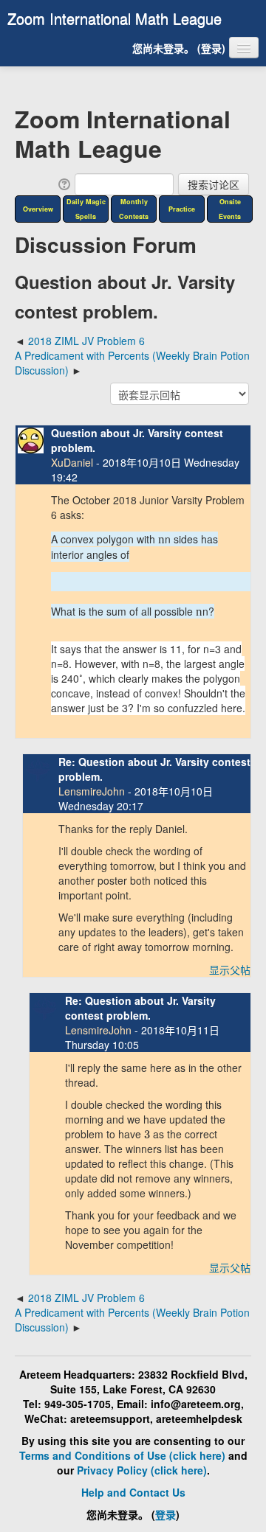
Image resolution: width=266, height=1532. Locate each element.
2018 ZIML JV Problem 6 (86, 340)
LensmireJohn (91, 791)
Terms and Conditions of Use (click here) (122, 1455)
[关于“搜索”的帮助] (63, 182)
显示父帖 (229, 969)
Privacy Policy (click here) (142, 1470)
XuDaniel (72, 462)
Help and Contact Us (133, 1492)
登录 (211, 48)
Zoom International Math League (114, 18)
